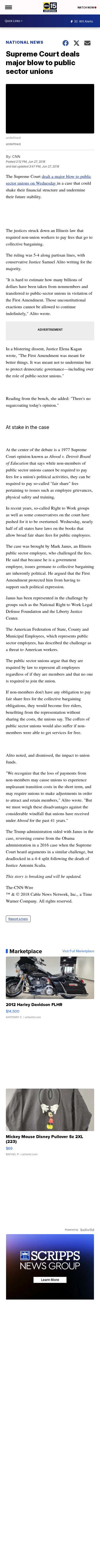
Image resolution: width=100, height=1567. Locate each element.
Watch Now (85, 7)
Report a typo (18, 919)
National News (24, 42)
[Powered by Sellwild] (87, 1229)
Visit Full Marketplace (78, 951)
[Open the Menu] (8, 7)
